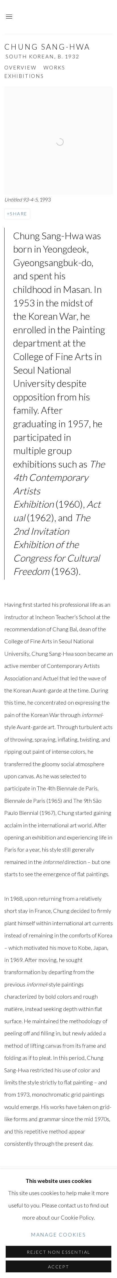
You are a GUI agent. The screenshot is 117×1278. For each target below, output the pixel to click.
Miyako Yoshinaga (68, 17)
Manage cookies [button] (58, 1235)
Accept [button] (58, 1266)
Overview (20, 68)
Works (54, 68)
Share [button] (18, 213)
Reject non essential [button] (58, 1252)
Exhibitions (24, 76)
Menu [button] (8, 17)
